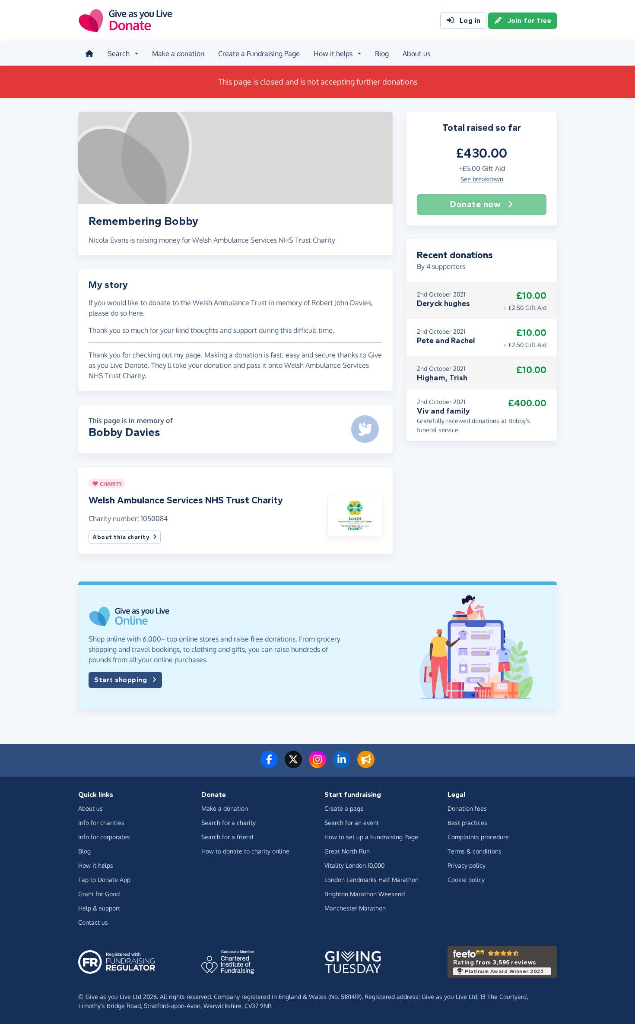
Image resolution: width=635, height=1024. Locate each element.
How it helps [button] (333, 53)
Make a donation (178, 53)
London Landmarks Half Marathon (371, 879)
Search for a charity (228, 822)
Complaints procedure (478, 837)
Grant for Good (99, 894)
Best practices (467, 822)
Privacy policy (467, 865)
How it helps (95, 865)
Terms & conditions (475, 851)
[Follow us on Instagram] (317, 764)
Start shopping (120, 680)
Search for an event (351, 822)
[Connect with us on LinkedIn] (341, 764)
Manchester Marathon (355, 908)
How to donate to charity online (245, 851)
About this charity (120, 537)
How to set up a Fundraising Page (371, 837)
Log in (470, 20)
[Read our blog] (366, 764)
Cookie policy (466, 879)
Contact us (93, 922)
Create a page (344, 808)
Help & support (99, 908)
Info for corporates (104, 837)
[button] (354, 515)
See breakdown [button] (481, 179)
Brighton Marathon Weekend (364, 894)
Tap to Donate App (104, 879)
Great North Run (347, 851)
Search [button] (119, 53)
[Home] (89, 53)
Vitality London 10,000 (354, 865)
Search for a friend (227, 837)
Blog (382, 53)
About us (416, 53)
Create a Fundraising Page (259, 53)
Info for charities (101, 822)
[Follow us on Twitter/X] (293, 764)
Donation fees (467, 808)
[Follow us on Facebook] (269, 764)
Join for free (530, 20)
